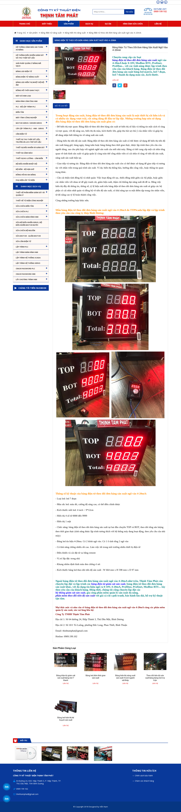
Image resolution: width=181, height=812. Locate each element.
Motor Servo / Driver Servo (29, 123)
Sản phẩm (33, 32)
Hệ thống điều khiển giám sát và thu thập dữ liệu (30, 56)
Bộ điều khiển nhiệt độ (26, 164)
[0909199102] (6, 786)
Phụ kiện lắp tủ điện (25, 180)
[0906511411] (6, 798)
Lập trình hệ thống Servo (28, 263)
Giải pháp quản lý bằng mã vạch (28, 64)
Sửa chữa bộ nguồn (25, 230)
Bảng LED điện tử (24, 71)
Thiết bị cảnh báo (24, 153)
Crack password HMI (25, 274)
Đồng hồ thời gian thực (27, 90)
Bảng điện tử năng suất (51, 32)
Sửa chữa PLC (22, 211)
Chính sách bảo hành (144, 775)
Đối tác (23, 740)
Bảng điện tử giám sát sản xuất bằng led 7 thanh (65, 677)
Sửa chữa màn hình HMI (27, 217)
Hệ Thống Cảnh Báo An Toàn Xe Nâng (29, 48)
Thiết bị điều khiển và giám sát (30, 147)
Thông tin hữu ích (144, 771)
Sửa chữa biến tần (25, 206)
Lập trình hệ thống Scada (28, 257)
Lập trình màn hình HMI (27, 252)
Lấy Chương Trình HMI (26, 279)
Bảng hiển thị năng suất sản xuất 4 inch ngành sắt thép (125, 677)
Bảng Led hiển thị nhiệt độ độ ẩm (30, 83)
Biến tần (20, 112)
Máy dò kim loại (23, 96)
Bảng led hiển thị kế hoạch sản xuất (65, 719)
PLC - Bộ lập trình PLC (26, 106)
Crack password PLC (25, 268)
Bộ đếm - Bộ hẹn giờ (25, 169)
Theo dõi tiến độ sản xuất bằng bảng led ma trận (155, 677)
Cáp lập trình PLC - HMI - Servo (30, 128)
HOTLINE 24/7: (160, 8)
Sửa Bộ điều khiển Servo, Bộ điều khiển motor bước (29, 223)
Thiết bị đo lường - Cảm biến (29, 158)
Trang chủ (21, 32)
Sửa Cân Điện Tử (23, 241)
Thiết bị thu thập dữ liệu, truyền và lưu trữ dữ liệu (28, 140)
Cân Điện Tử (21, 134)
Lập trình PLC (22, 247)
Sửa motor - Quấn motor (28, 236)
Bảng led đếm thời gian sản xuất (95, 676)
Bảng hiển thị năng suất (75, 32)
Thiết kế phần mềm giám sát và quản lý (30, 193)
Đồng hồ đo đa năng (26, 174)
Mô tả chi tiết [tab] (61, 106)
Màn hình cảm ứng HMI (26, 101)
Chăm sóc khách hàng (144, 781)
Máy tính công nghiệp (26, 117)
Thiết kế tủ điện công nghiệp (29, 200)
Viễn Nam (104, 806)
